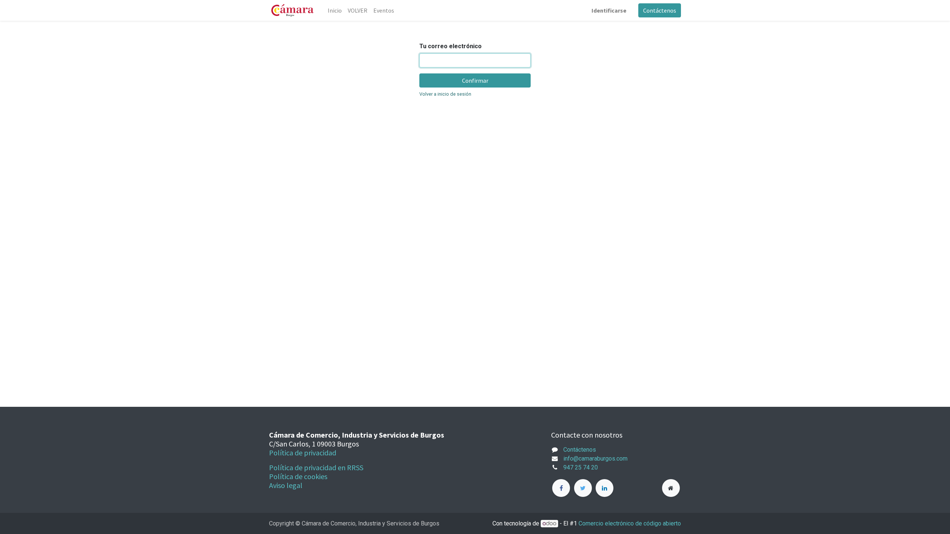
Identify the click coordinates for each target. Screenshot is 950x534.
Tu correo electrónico (450, 46)
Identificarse (609, 10)
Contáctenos (659, 10)
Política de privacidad (302, 452)
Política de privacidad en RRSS (316, 467)
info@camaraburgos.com (595, 458)
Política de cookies (298, 476)
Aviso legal (285, 485)
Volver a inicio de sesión (445, 94)
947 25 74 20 (580, 467)
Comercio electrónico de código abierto (630, 523)
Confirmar (475, 80)
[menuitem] (335, 10)
